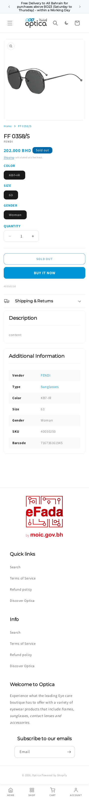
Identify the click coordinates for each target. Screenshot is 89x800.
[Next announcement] (79, 6)
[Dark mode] (66, 23)
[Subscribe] (69, 752)
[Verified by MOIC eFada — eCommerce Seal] (44, 537)
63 (13, 195)
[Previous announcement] (9, 6)
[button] (9, 23)
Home (8, 126)
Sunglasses (50, 386)
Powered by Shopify (54, 775)
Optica (36, 775)
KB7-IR (17, 176)
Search (15, 567)
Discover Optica (22, 600)
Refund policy (21, 589)
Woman (18, 215)
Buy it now (44, 272)
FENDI (45, 375)
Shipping (9, 157)
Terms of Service (23, 578)
